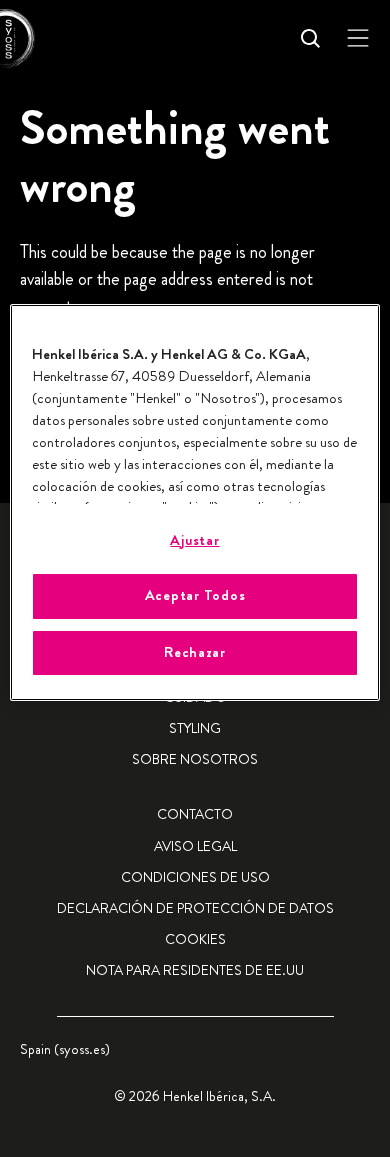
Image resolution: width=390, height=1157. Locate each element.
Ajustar (194, 540)
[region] (195, 502)
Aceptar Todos (195, 595)
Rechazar (195, 652)
